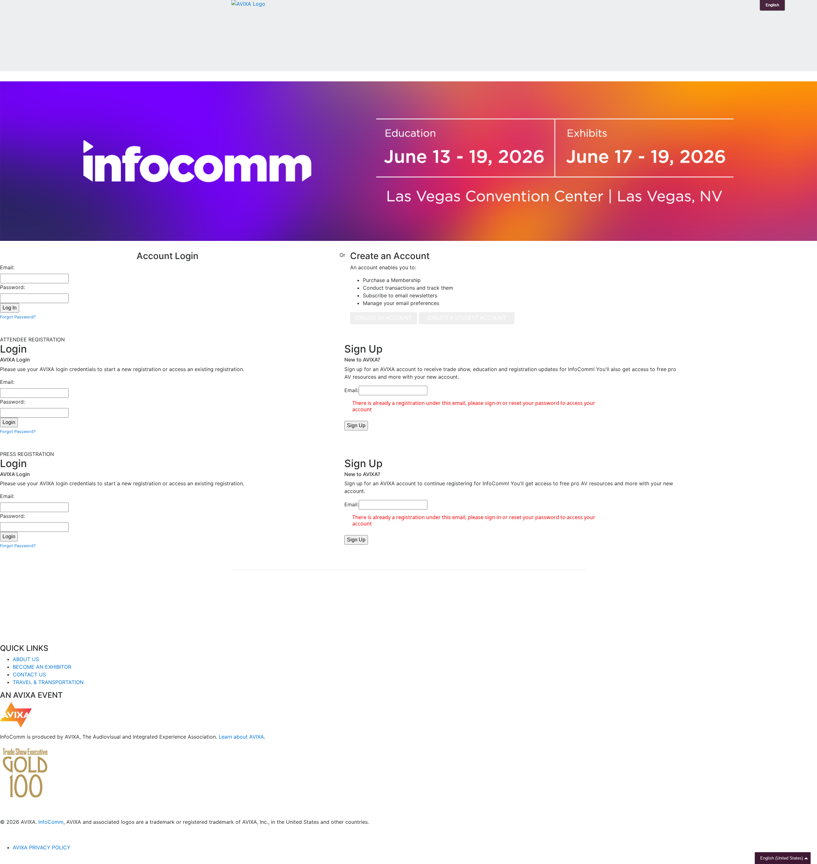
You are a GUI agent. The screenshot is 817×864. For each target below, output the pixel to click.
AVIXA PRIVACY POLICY (42, 847)
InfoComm (51, 822)
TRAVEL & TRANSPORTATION (48, 682)
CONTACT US (29, 674)
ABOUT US (26, 659)
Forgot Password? (17, 317)
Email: (7, 267)
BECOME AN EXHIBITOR (42, 667)
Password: (12, 287)
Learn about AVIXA (241, 737)
